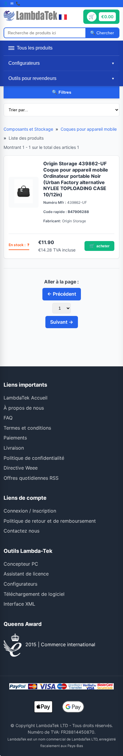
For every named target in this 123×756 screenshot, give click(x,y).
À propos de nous (24, 408)
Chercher (104, 32)
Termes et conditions (27, 428)
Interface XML (19, 604)
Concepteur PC (21, 564)
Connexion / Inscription (30, 511)
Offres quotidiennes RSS (31, 478)
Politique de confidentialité (34, 458)
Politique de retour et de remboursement (50, 521)
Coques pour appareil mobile (89, 129)
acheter (99, 245)
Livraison (14, 448)
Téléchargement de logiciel (34, 594)
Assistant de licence (26, 574)
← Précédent (61, 294)
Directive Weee (21, 468)
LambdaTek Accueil (25, 398)
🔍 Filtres (61, 92)
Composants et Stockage (28, 129)
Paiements (15, 438)
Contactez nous (21, 531)
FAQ (8, 418)
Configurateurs (20, 584)
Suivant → (61, 322)
